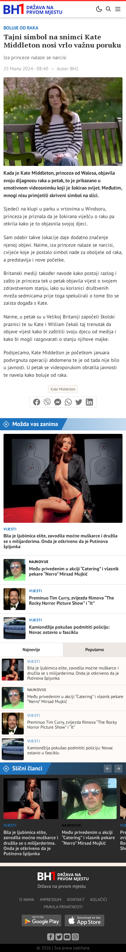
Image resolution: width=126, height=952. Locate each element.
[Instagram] (75, 936)
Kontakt (75, 899)
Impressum (50, 899)
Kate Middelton (63, 389)
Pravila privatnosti (63, 906)
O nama (26, 899)
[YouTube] (67, 936)
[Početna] (33, 9)
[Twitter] (58, 936)
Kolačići (98, 899)
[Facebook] (50, 936)
